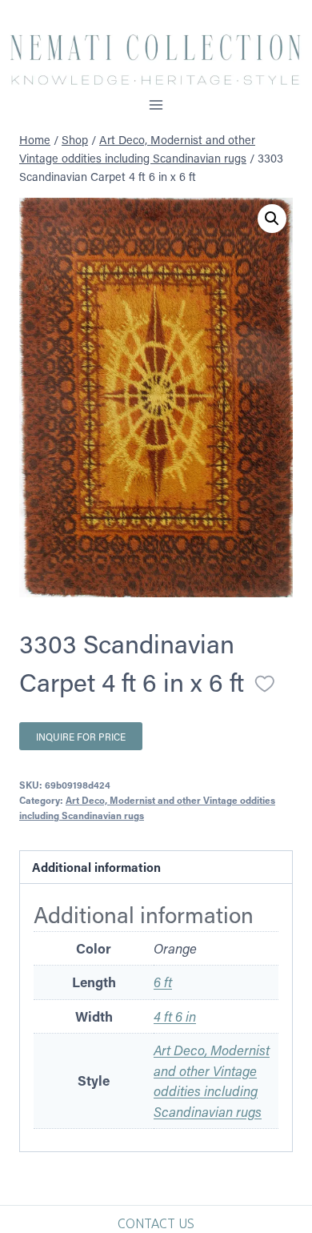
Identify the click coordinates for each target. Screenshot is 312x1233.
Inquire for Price (81, 736)
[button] (272, 218)
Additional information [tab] (96, 867)
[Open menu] (156, 104)
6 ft (163, 981)
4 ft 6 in (175, 1016)
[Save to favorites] (264, 683)
